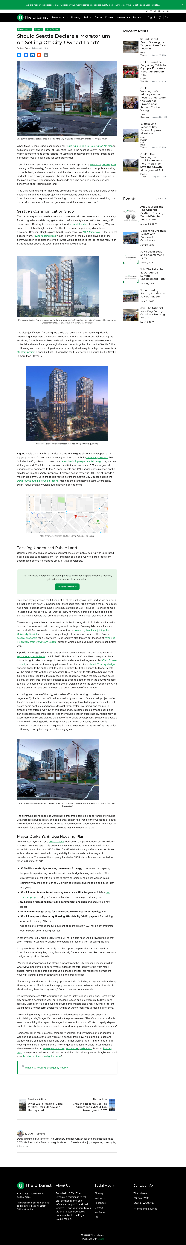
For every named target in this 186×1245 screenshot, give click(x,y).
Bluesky (99, 1193)
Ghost (101, 1239)
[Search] (160, 17)
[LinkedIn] (159, 11)
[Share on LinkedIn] (32, 55)
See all (160, 198)
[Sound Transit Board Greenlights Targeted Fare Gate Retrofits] (131, 47)
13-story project (26, 352)
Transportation (60, 17)
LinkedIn (99, 1207)
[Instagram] (151, 11)
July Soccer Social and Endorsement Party (152, 255)
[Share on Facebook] (26, 55)
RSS (97, 1217)
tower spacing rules (45, 235)
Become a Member (67, 586)
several (21, 637)
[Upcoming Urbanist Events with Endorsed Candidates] (131, 238)
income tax (72, 1048)
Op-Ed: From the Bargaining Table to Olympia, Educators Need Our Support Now (153, 68)
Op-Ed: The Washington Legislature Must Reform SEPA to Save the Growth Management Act (151, 162)
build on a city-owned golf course (41, 1056)
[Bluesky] (147, 11)
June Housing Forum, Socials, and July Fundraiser (152, 293)
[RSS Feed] (168, 11)
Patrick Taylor (143, 175)
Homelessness (24, 29)
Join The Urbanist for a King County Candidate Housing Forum (152, 313)
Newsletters (123, 17)
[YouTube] (163, 11)
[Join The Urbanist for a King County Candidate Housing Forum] (131, 315)
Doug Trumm (25, 48)
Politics (87, 17)
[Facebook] (155, 11)
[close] (183, 5)
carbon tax (86, 1048)
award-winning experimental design (82, 461)
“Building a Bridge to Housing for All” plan (89, 146)
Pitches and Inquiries (145, 1208)
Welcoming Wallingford (103, 164)
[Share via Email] (46, 55)
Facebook (100, 1202)
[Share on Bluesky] (19, 55)
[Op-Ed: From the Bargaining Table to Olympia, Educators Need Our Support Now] (131, 71)
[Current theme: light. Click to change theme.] (166, 17)
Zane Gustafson (144, 115)
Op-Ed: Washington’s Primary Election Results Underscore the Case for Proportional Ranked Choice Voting (153, 99)
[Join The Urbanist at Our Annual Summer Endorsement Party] (131, 276)
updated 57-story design (101, 664)
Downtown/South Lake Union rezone (37, 480)
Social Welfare (53, 29)
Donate (109, 17)
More (136, 17)
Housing (75, 17)
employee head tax (53, 1048)
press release (56, 841)
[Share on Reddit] (39, 55)
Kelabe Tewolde (144, 79)
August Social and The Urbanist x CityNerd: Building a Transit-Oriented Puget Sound (152, 213)
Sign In (152, 17)
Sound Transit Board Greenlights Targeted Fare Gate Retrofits (153, 44)
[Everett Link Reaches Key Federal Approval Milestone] (131, 135)
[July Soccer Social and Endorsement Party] (131, 257)
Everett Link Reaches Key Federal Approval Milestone (151, 128)
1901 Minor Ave (91, 232)
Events (98, 17)
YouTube (100, 1212)
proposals (31, 637)
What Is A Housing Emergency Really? (46, 1067)
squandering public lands (31, 656)
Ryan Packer (143, 138)
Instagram (100, 1198)
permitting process (97, 457)
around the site (78, 224)
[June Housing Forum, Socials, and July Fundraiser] (131, 296)
